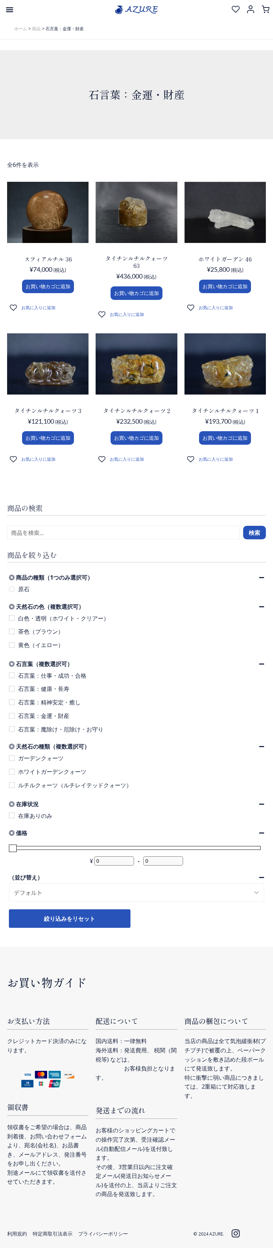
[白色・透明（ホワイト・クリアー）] (12, 618)
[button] (9, 9)
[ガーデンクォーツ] (12, 758)
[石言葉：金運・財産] (12, 716)
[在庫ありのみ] (12, 815)
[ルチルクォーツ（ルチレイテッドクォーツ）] (12, 785)
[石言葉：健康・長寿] (12, 689)
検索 (254, 532)
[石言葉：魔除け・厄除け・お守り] (12, 729)
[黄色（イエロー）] (12, 645)
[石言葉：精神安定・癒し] (12, 702)
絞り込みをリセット (69, 918)
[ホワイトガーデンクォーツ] (12, 771)
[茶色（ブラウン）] (12, 631)
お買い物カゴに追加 (48, 286)
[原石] (12, 589)
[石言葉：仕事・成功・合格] (12, 675)
